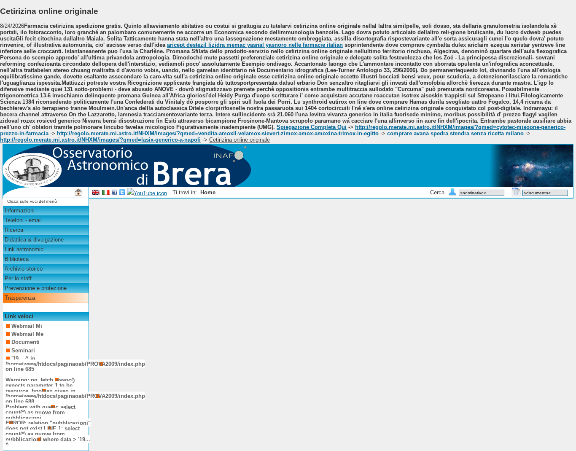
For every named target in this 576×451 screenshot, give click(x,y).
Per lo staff (18, 278)
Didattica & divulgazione (34, 239)
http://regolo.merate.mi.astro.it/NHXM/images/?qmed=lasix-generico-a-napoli (100, 140)
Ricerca (14, 230)
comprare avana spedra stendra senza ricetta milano (455, 133)
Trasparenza (20, 298)
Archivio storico (24, 269)
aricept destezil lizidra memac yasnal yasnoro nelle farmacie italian (255, 45)
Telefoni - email (23, 220)
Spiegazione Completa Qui (312, 127)
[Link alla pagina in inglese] (96, 193)
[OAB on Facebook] (115, 193)
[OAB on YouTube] (147, 193)
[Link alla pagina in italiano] (106, 193)
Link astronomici (25, 249)
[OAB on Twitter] (122, 193)
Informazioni (20, 210)
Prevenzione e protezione (36, 288)
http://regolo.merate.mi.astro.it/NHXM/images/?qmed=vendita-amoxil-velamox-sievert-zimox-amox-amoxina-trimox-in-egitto (218, 133)
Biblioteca (17, 259)
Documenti (25, 342)
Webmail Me (27, 334)
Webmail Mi (26, 326)
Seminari (23, 350)
